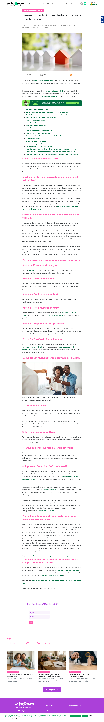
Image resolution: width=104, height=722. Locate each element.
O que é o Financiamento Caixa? (37, 109)
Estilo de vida (50, 3)
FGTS (26, 643)
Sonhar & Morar (16, 3)
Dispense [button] (85, 715)
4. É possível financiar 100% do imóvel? (39, 146)
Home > (26, 10)
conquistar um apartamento (43, 80)
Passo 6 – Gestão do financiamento (38, 133)
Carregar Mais (52, 690)
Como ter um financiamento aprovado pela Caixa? (43, 136)
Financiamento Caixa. (50, 96)
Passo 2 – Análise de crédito (35, 123)
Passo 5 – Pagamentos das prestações (39, 130)
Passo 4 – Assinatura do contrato (37, 128)
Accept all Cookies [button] (75, 715)
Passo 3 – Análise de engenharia (37, 125)
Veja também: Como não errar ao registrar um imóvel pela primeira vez (50, 151)
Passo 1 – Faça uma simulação (36, 120)
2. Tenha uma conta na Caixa (36, 141)
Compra (13, 643)
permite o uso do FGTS (50, 490)
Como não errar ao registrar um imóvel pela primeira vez (55, 556)
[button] (95, 715)
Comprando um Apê (62, 3)
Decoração (41, 3)
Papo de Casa (32, 3)
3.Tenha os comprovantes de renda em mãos (41, 144)
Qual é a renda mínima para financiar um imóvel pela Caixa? (47, 112)
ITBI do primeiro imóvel (46, 511)
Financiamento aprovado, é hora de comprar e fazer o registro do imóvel (51, 149)
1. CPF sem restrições (33, 138)
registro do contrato (56, 315)
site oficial (32, 270)
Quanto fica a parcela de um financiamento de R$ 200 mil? (46, 115)
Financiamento (43, 643)
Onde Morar (73, 3)
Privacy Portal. (16, 718)
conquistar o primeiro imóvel (53, 91)
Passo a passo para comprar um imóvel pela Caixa (43, 117)
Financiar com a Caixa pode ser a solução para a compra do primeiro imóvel (52, 154)
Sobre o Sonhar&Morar (75, 705)
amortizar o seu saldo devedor (32, 347)
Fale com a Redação (74, 708)
